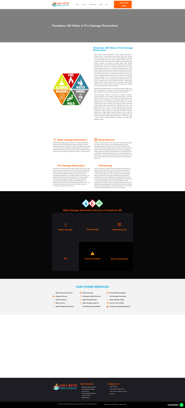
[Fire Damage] (92, 225)
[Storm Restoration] (119, 253)
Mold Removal (119, 230)
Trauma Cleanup (92, 259)
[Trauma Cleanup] (92, 254)
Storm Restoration (119, 259)
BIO (65, 258)
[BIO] (65, 254)
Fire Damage (92, 229)
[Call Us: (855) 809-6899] (182, 405)
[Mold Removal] (119, 225)
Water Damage (65, 230)
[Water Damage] (65, 225)
